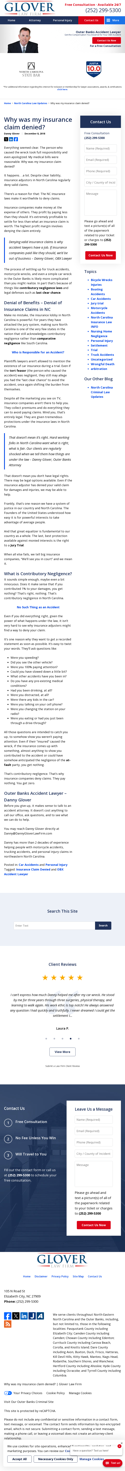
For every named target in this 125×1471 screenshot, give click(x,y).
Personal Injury (62, 20)
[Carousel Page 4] (71, 1039)
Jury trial (97, 303)
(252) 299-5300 (103, 10)
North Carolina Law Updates (30, 103)
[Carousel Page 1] (46, 1039)
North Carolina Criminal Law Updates (102, 392)
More (115, 20)
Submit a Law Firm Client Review (62, 1066)
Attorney (35, 20)
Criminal (41, 1402)
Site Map (78, 1276)
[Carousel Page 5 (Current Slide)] (79, 1039)
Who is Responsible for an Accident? (38, 352)
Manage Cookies (80, 1393)
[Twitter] (16, 1316)
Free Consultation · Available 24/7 (93, 4)
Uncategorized (101, 359)
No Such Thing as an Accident (38, 607)
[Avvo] (40, 1316)
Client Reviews (62, 964)
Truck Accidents (102, 355)
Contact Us (91, 20)
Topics (90, 271)
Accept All (19, 1459)
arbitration (99, 369)
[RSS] (7, 1324)
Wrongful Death (102, 364)
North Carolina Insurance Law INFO (102, 322)
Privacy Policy (60, 1276)
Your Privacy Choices (28, 1393)
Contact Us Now (106, 40)
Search (103, 925)
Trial (94, 350)
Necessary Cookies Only (55, 1459)
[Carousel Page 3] (62, 1039)
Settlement (99, 345)
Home (11, 20)
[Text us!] (112, 1464)
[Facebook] (7, 1316)
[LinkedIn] (24, 1316)
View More (62, 1052)
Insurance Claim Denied (33, 869)
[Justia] (32, 1316)
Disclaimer (41, 1276)
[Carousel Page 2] (54, 1039)
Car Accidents (29, 865)
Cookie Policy (55, 1393)
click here (62, 89)
